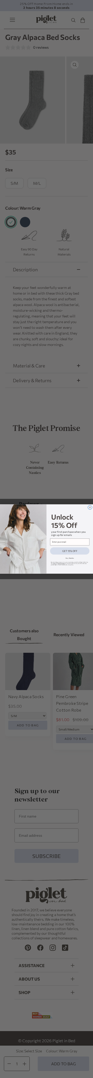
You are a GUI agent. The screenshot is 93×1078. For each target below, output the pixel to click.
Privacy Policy (61, 563)
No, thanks (70, 558)
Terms (54, 563)
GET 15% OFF (69, 551)
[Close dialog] (90, 507)
